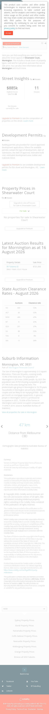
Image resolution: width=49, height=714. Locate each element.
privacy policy (9, 28)
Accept (8, 33)
